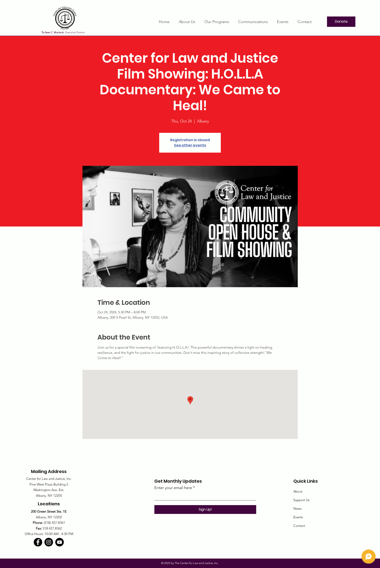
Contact (299, 526)
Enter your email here (173, 488)
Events (298, 517)
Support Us (301, 500)
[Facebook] (38, 542)
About (297, 491)
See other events (190, 145)
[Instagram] (48, 542)
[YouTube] (59, 542)
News (297, 508)
